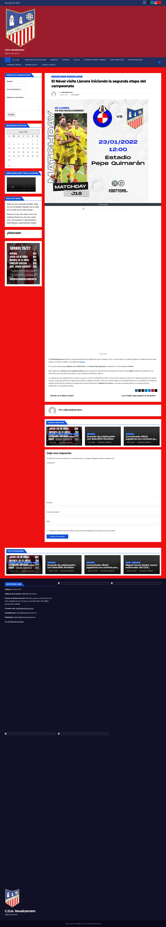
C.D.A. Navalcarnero (14, 50)
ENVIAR (11, 115)
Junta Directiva (117, 60)
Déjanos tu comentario (15, 97)
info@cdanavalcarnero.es (24, 608)
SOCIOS (77, 60)
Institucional (55, 76)
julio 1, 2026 (53, 571)
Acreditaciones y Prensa (95, 60)
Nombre (10, 81)
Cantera (65, 60)
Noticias (63, 76)
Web (48, 521)
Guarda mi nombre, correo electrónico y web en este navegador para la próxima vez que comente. (82, 531)
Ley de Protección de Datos (14, 622)
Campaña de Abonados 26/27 (61, 437)
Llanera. (82, 362)
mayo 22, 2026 (93, 571)
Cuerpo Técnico (49, 65)
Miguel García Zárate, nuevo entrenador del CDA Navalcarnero (141, 567)
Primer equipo (71, 76)
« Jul (8, 166)
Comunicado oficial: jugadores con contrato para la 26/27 (142, 439)
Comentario (51, 463)
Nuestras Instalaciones (35, 60)
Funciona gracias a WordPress (74, 923)
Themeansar (97, 923)
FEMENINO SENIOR (14, 65)
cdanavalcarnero (67, 92)
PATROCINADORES (135, 60)
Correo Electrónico (14, 89)
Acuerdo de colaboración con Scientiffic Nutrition (101, 437)
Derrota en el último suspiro (62, 396)
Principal (79, 76)
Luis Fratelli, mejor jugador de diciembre (139, 396)
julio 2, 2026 (14, 571)
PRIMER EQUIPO (31, 65)
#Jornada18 (75, 95)
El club (16, 60)
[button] (156, 62)
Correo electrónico (53, 512)
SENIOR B (54, 60)
